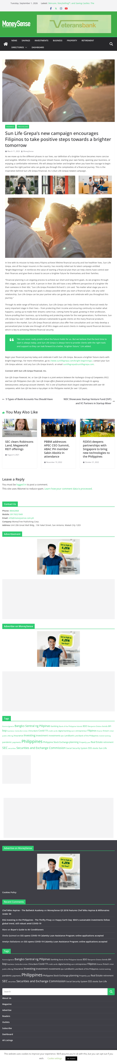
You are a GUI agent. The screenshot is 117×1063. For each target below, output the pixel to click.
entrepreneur (81, 731)
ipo (62, 735)
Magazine (7, 1004)
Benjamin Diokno (95, 726)
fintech (106, 731)
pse (88, 742)
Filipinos (91, 730)
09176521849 (16, 514)
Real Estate (97, 742)
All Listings (7, 1040)
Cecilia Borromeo (21, 731)
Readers (6, 1016)
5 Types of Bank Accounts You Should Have (29, 399)
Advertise (6, 1010)
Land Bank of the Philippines (86, 735)
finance (99, 731)
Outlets (6, 1022)
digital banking (64, 731)
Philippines (32, 741)
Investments (41, 40)
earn (73, 731)
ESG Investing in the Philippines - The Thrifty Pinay (27, 920)
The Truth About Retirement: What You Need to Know (73, 3)
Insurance (10, 127)
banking (54, 726)
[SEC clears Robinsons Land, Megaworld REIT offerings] (19, 420)
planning (74, 742)
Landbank (69, 735)
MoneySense (28, 151)
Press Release (23, 127)
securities (12, 748)
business (10, 731)
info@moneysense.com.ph (21, 518)
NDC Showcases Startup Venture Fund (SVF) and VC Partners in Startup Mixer (87, 401)
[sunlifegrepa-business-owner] (58, 185)
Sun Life (103, 748)
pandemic (7, 742)
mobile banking (105, 736)
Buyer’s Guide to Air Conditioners (27, 929)
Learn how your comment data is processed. (68, 488)
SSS (90, 748)
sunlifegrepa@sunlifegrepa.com (78, 364)
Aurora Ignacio (8, 726)
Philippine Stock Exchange (56, 742)
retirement (108, 742)
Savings (26, 40)
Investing (29, 735)
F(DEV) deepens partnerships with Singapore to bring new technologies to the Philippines (96, 449)
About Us (6, 998)
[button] (25, 47)
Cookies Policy (9, 892)
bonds (105, 726)
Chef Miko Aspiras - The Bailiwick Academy (23, 910)
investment (42, 735)
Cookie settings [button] (55, 1058)
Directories (17, 47)
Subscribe (7, 1028)
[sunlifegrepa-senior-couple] (58, 228)
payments (16, 742)
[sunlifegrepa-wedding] (21, 185)
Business (57, 40)
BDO (85, 726)
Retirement (88, 40)
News (14, 40)
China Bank (33, 731)
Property (72, 40)
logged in (21, 484)
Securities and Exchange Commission (41, 748)
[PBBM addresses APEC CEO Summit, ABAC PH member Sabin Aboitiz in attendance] (58, 420)
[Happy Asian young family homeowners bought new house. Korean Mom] (95, 185)
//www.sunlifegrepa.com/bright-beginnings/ (71, 360)
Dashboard (38, 47)
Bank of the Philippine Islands (70, 726)
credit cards (53, 731)
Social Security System (76, 748)
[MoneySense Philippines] (5, 44)
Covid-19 (43, 730)
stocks (95, 748)
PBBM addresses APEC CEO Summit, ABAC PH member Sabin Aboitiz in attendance (56, 449)
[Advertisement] (58, 599)
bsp (4, 730)
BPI (109, 726)
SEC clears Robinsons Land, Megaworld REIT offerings (19, 445)
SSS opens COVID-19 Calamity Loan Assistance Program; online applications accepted (62, 935)
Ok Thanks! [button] (71, 1058)
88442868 (14, 510)
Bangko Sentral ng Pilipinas (32, 726)
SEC (5, 748)
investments (54, 735)
